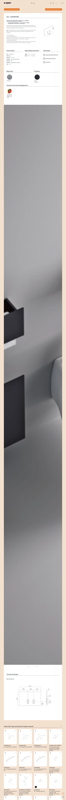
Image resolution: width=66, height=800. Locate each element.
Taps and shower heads (14, 20)
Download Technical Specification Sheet (53, 9)
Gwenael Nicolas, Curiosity (16, 23)
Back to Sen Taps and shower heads (11, 9)
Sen (10, 55)
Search (33, 3)
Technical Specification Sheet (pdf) (51, 54)
